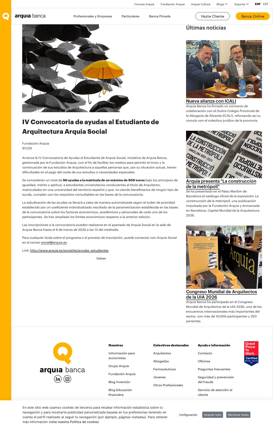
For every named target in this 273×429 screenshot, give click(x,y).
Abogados (161, 361)
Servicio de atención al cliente (215, 392)
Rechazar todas (238, 414)
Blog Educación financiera (120, 392)
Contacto (205, 353)
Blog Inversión (119, 382)
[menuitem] (144, 4)
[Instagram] (67, 378)
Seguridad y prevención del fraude (216, 379)
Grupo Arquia (119, 366)
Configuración (188, 414)
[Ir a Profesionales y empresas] (31, 16)
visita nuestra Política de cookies (74, 422)
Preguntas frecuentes (214, 369)
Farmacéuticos (164, 369)
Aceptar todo (212, 414)
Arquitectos (162, 353)
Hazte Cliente (212, 16)
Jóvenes (159, 377)
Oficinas (204, 361)
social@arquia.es (54, 242)
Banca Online (252, 16)
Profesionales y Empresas (93, 16)
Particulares (130, 16)
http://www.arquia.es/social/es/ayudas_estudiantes (69, 250)
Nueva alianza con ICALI (211, 100)
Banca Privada (159, 16)
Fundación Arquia (122, 374)
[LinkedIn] (57, 378)
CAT (265, 4)
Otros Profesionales (168, 385)
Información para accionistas (122, 355)
